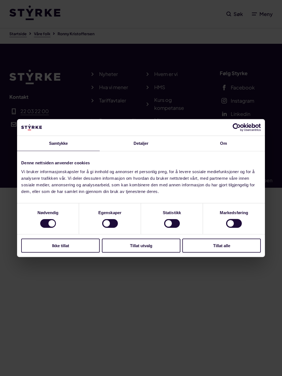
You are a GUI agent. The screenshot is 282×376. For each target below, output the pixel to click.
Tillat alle (221, 245)
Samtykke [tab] (58, 143)
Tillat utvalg (141, 245)
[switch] (110, 223)
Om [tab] (223, 143)
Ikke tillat (60, 245)
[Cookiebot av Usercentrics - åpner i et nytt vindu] (237, 127)
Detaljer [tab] (141, 143)
